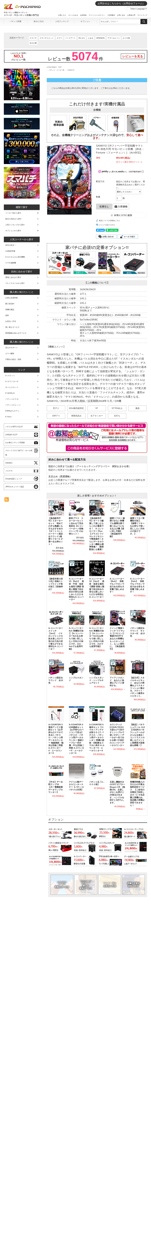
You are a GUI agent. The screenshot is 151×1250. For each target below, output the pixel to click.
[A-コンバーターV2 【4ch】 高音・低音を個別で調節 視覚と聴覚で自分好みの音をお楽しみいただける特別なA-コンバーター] (97, 568)
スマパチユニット (47, 38)
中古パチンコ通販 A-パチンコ (15, 12)
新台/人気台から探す (13, 219)
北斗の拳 (33, 43)
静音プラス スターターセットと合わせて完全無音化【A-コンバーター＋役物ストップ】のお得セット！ (76, 526)
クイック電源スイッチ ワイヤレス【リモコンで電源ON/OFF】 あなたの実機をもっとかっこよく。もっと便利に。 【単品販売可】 (118, 638)
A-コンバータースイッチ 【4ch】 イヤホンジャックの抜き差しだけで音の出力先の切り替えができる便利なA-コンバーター (55, 638)
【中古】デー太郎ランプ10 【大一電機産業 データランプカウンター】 (56, 787)
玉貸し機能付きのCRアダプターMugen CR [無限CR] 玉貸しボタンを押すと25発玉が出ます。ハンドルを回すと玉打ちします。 (117, 792)
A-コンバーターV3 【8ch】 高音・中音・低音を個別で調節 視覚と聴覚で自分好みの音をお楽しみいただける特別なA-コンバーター (76, 589)
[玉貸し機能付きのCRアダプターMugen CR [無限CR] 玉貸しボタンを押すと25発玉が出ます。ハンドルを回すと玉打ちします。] (117, 771)
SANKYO (71, 70)
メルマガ (8, 471)
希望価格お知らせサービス (16, 333)
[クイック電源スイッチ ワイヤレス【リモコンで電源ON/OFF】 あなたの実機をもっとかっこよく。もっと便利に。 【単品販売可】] (117, 617)
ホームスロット (12, 387)
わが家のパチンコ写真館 (15, 443)
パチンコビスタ (12, 399)
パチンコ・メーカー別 (56, 70)
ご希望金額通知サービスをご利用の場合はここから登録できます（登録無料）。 (97, 448)
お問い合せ (121, 15)
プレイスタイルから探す (15, 283)
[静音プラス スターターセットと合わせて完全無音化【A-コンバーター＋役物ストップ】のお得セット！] (76, 507)
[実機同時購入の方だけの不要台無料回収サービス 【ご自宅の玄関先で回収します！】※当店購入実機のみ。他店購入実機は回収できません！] (138, 771)
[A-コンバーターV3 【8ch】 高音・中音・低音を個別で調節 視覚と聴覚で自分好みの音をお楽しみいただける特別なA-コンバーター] (76, 568)
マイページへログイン (97, 15)
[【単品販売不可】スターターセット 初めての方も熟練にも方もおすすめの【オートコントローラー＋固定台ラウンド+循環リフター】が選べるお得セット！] (56, 507)
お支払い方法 (109, 884)
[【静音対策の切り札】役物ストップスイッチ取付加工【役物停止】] (56, 568)
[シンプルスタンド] (76, 667)
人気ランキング (62, 21)
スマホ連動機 (10, 263)
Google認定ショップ (13, 479)
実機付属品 (9, 310)
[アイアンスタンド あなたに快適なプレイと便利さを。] (117, 667)
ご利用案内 (111, 15)
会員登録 (83, 15)
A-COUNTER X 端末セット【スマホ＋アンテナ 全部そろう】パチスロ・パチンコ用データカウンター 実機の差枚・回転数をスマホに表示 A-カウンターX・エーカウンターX (96, 737)
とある (90, 38)
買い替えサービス (12, 327)
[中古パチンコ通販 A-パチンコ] (22, 8)
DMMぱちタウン (12, 411)
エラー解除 (9, 353)
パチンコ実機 (15, 21)
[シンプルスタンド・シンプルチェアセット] (97, 667)
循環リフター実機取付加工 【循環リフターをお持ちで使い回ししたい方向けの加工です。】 (137, 526)
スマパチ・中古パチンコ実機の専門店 (21, 15)
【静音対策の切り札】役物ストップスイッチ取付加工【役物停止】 (55, 584)
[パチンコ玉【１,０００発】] (97, 771)
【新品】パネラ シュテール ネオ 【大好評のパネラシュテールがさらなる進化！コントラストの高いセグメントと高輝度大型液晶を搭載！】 (138, 735)
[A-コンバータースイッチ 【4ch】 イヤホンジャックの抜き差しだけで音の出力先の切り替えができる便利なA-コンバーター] (56, 617)
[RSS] (6, 500)
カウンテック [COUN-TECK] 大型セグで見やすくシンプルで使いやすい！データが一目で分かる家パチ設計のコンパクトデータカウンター (117, 735)
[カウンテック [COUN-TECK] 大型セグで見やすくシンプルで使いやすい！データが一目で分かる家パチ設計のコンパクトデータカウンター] (117, 714)
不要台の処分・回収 (13, 359)
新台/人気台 (39, 21)
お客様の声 (131, 15)
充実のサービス (62, 884)
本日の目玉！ (10, 245)
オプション (85, 21)
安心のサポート (11, 348)
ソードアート (70, 38)
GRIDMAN (100, 38)
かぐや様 (126, 38)
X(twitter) (8, 463)
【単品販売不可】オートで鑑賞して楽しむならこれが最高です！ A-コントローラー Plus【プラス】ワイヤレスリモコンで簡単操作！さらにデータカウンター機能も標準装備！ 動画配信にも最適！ (96, 533)
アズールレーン (113, 38)
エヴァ (59, 38)
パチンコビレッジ (13, 405)
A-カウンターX (11, 381)
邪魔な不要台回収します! (133, 884)
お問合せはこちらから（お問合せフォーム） (121, 3)
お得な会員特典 (11, 298)
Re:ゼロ (82, 38)
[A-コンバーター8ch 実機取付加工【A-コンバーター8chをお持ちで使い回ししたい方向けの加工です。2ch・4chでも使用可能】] (76, 617)
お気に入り (62, 15)
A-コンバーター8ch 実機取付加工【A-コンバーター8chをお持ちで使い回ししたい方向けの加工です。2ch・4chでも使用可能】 (76, 638)
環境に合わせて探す (13, 277)
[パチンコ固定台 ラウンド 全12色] (56, 667)
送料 (7, 315)
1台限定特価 (10, 251)
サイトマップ (142, 15)
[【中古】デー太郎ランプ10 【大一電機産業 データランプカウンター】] (56, 771)
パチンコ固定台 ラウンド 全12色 (56, 680)
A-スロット (10, 376)
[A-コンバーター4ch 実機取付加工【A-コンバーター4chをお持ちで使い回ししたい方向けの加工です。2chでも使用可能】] (97, 617)
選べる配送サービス (86, 884)
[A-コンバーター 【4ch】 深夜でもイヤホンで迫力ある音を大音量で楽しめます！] (138, 568)
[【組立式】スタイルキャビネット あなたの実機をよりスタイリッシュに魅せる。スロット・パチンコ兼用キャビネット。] (138, 667)
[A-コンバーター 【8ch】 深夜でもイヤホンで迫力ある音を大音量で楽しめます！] (117, 568)
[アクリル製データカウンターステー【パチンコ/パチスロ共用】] (76, 771)
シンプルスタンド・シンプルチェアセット (96, 680)
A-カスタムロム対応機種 (15, 257)
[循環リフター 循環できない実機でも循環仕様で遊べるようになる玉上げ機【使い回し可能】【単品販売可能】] (117, 507)
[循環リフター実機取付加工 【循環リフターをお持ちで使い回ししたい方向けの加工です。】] (138, 507)
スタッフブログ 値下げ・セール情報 (18, 452)
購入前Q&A (9, 304)
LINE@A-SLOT (11, 435)
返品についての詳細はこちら (109, 220)
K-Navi (8, 417)
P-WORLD (10, 393)
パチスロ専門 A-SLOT (14, 427)
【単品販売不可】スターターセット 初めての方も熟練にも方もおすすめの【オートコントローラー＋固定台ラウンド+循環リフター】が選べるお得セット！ (55, 531)
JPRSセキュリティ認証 (14, 487)
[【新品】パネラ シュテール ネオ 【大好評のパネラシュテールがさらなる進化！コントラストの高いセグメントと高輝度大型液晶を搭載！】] (138, 714)
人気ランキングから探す (15, 225)
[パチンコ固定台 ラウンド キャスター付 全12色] (138, 617)
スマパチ (33, 38)
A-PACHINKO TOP (54, 67)
